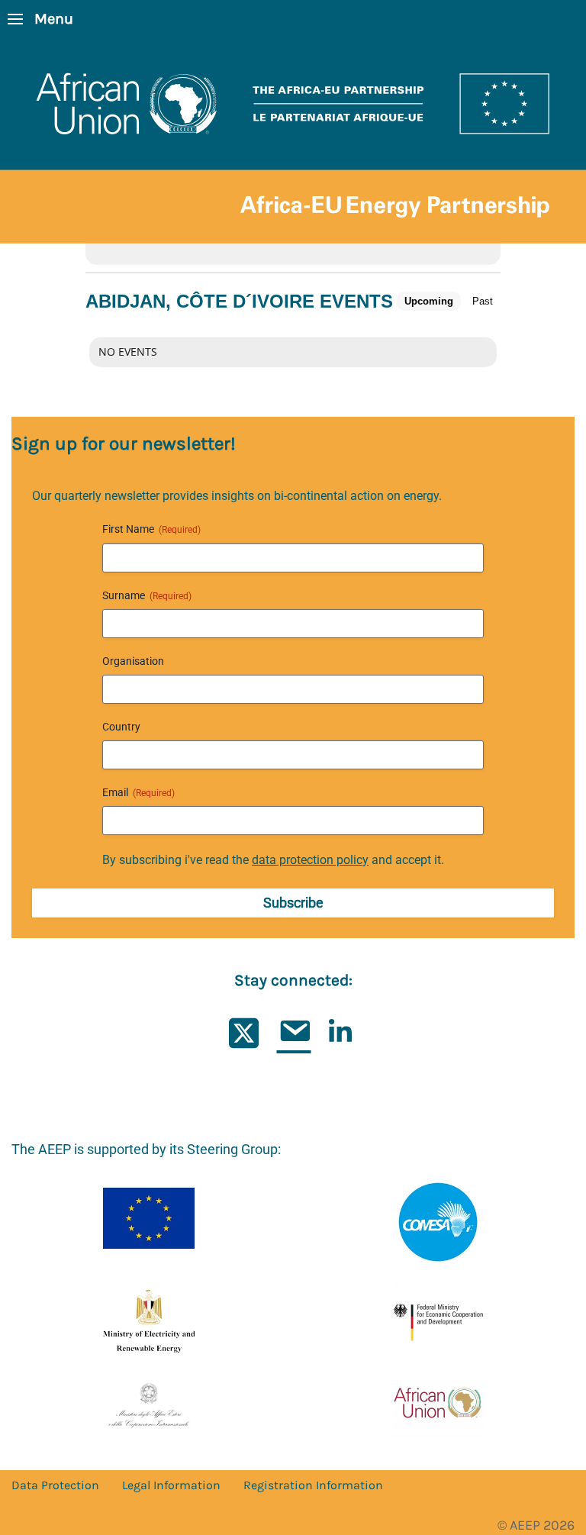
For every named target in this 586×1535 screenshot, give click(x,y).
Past (482, 301)
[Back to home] (293, 140)
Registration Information (313, 1485)
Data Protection (55, 1485)
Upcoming (428, 301)
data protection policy (310, 860)
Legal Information (171, 1485)
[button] (40, 19)
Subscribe (293, 903)
